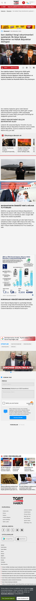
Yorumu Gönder (18, 417)
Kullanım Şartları (28, 510)
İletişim (4, 515)
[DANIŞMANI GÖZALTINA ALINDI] (18, 361)
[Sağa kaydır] (33, 146)
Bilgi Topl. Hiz (27, 516)
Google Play (9, 538)
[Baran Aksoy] (2, 68)
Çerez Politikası (6, 519)
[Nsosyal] (33, 67)
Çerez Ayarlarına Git (23, 598)
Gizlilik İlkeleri (27, 512)
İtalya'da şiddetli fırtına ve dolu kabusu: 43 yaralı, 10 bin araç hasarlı (21, 7)
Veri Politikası (27, 518)
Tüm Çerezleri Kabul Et (8, 598)
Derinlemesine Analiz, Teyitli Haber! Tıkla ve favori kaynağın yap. (19, 338)
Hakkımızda (5, 511)
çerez (31, 588)
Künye (4, 513)
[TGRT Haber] (16, 2)
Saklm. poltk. (6, 521)
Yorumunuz (15, 388)
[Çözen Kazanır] (18, 27)
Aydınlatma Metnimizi (7, 593)
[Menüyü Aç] (5, 2)
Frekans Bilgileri (6, 517)
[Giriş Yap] (23, 2)
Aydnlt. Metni (27, 520)
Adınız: (4, 381)
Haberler (3, 11)
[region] (18, 593)
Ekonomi (9, 11)
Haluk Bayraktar (6, 128)
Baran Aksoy (14, 67)
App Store (22, 538)
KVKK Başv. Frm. (28, 522)
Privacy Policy (27, 514)
